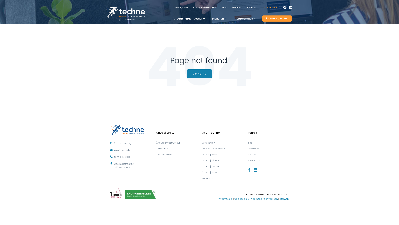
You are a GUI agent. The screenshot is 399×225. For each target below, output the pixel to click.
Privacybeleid (225, 198)
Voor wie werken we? (204, 7)
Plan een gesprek (277, 18)
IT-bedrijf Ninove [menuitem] (210, 160)
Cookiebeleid (241, 198)
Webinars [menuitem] (253, 154)
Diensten (218, 18)
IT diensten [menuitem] (162, 148)
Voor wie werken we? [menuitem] (213, 148)
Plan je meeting (122, 143)
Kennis (224, 7)
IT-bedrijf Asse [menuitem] (209, 172)
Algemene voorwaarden (264, 198)
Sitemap (284, 198)
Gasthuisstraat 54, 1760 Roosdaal (124, 165)
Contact (252, 7)
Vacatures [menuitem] (207, 178)
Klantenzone (271, 7)
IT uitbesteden (243, 18)
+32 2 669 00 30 (122, 157)
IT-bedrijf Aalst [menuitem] (209, 154)
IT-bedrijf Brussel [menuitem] (211, 166)
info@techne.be (122, 150)
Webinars (237, 7)
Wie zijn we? (181, 7)
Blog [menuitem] (250, 142)
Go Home (199, 73)
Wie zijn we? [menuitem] (208, 142)
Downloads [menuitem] (254, 148)
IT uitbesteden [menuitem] (164, 154)
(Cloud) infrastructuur (187, 18)
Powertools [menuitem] (254, 160)
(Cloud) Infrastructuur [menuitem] (168, 142)
